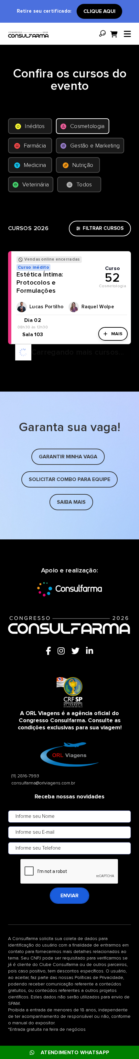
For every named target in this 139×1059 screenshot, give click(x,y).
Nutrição (82, 165)
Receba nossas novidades (69, 797)
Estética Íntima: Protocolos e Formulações (39, 282)
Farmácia (35, 146)
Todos (84, 185)
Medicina (35, 165)
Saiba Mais (71, 502)
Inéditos (35, 126)
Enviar (69, 895)
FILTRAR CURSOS (103, 228)
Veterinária (35, 185)
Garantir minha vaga (68, 456)
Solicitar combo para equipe (69, 479)
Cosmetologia (87, 126)
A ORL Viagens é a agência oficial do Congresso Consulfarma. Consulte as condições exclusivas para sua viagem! (70, 721)
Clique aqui (99, 11)
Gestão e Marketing (95, 146)
